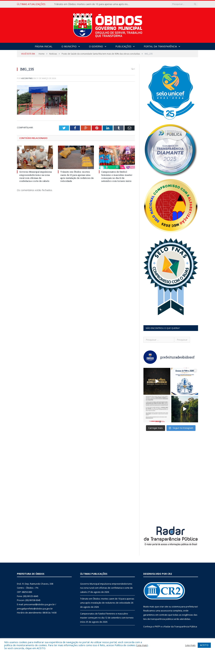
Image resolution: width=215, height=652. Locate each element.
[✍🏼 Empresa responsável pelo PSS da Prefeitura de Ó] (156, 409)
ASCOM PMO (27, 78)
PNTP (157, 626)
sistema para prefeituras (184, 606)
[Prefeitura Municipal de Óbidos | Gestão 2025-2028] (107, 24)
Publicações (123, 46)
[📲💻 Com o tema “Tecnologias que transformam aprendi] (184, 381)
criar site (163, 606)
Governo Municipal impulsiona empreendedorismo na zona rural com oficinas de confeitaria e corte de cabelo (35, 176)
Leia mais (142, 645)
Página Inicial (43, 46)
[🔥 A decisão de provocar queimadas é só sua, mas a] (156, 381)
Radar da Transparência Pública (180, 626)
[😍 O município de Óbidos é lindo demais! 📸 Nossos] (184, 409)
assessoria (166, 610)
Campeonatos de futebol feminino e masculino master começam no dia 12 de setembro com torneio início (116, 176)
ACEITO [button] (204, 645)
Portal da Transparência (160, 46)
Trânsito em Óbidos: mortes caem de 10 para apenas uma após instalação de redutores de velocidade (92, 4)
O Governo (96, 46)
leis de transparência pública (158, 618)
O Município (69, 46)
